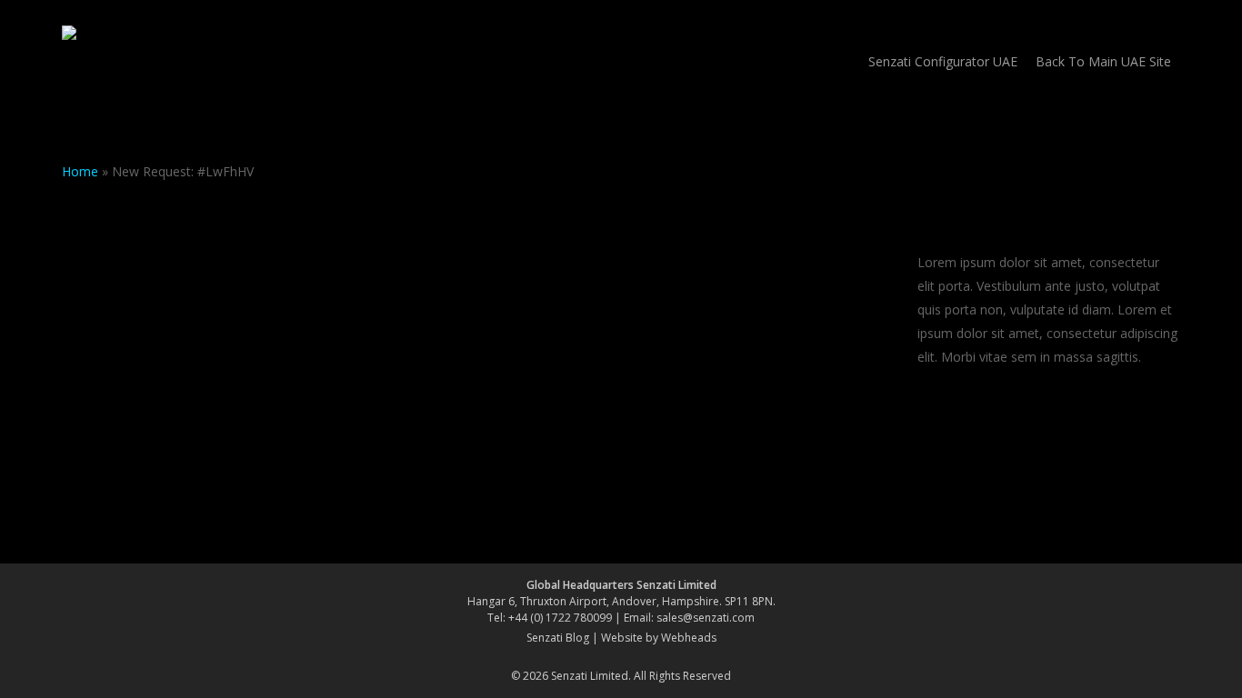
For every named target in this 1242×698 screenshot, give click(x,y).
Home (80, 171)
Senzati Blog (557, 637)
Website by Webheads (658, 637)
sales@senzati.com (705, 617)
